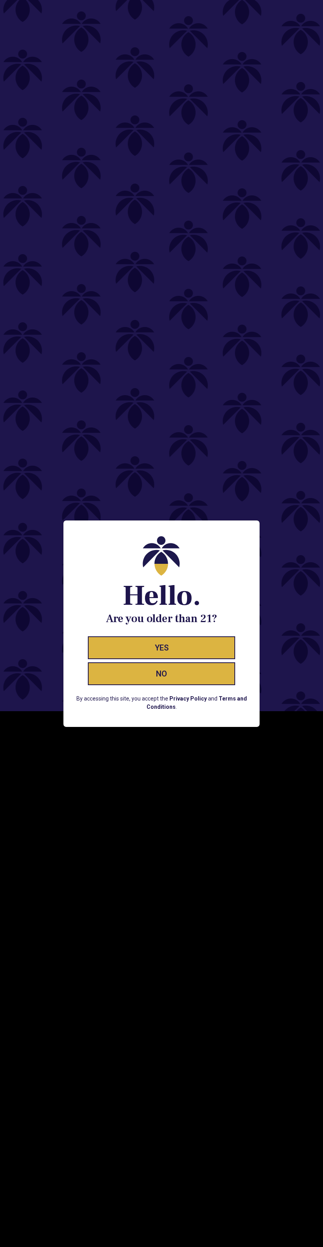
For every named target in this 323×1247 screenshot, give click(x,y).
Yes (162, 647)
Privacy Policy (188, 698)
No (161, 673)
